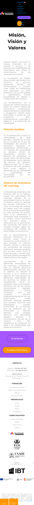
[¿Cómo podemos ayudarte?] (13, 500)
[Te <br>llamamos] (4, 501)
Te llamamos (4, 503)
